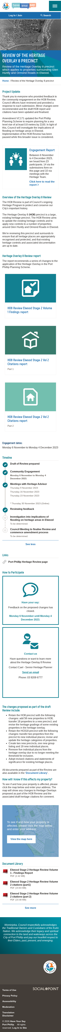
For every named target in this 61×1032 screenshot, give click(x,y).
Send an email (30, 672)
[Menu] (55, 5)
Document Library (36, 773)
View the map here (21, 839)
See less (30, 544)
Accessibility (9, 1001)
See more (30, 908)
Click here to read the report (42, 183)
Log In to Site (19, 1028)
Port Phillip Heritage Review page (28, 562)
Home (5, 80)
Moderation (8, 1007)
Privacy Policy (9, 995)
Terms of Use (9, 990)
